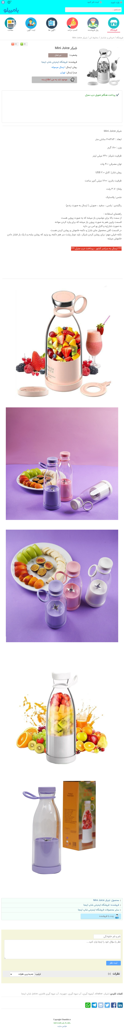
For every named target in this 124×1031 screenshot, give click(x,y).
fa (10, 1)
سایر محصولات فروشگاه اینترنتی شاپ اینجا (98, 910)
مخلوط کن (93, 37)
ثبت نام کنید (93, 2)
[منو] (3, 2)
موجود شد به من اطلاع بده (54, 80)
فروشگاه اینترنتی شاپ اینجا (54, 62)
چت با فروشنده (106, 916)
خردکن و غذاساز (107, 37)
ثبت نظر (113, 963)
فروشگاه (119, 37)
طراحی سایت (62, 1026)
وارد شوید (115, 2)
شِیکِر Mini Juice (79, 37)
